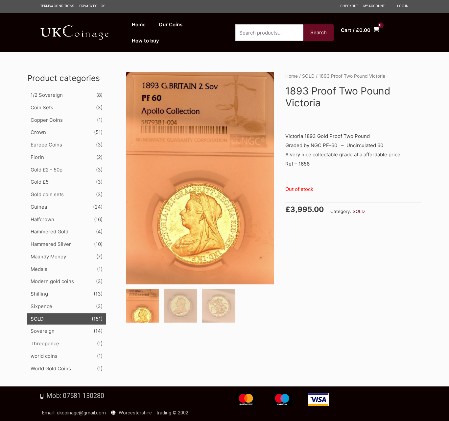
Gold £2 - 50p (46, 170)
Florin (37, 157)
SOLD (37, 319)
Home (291, 76)
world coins (44, 356)
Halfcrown (42, 219)
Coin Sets (42, 107)
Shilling (39, 294)
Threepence (45, 343)
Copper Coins (47, 120)
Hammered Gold (49, 231)
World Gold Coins (51, 368)
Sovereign (43, 331)
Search (318, 32)
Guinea (39, 207)
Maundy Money (48, 256)
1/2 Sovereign (47, 95)
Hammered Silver (51, 244)
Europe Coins (46, 145)
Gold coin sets (47, 194)
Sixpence (41, 306)
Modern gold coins (52, 281)
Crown (38, 132)
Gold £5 (40, 182)
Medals (39, 269)
